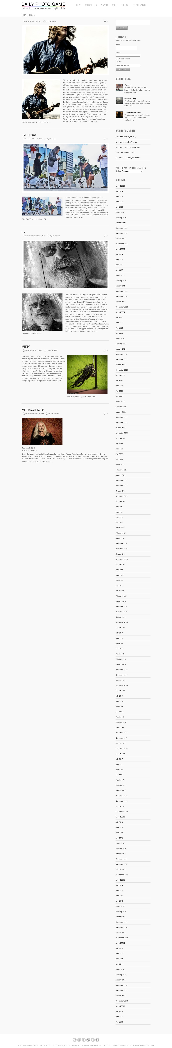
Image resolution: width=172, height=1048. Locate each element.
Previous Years (139, 5)
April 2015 (119, 901)
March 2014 (120, 969)
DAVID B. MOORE (45, 1045)
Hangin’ (26, 347)
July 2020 (119, 569)
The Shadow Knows (132, 112)
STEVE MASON (58, 1045)
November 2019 (121, 612)
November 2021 (121, 485)
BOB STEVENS (95, 1045)
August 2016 (120, 817)
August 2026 (120, 186)
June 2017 (119, 764)
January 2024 (121, 349)
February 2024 (121, 343)
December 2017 (121, 732)
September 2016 (122, 811)
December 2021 (121, 480)
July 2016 (119, 822)
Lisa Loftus (119, 136)
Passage (127, 85)
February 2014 (121, 974)
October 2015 (121, 869)
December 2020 (121, 543)
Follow (125, 5)
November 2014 (121, 927)
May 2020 (119, 580)
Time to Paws (29, 135)
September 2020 (122, 559)
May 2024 (119, 328)
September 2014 (122, 938)
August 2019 (120, 627)
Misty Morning (130, 98)
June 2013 (119, 1016)
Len (23, 232)
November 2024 (121, 296)
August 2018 (120, 690)
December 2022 (121, 417)
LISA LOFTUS (107, 1045)
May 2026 (119, 201)
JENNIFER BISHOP (119, 1045)
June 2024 (119, 322)
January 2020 (121, 601)
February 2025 (121, 280)
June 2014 (119, 953)
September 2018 (122, 685)
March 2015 (120, 906)
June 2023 (119, 385)
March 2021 (120, 527)
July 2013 (119, 1011)
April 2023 (119, 396)
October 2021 (121, 491)
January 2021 (121, 538)
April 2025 (119, 270)
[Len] (65, 289)
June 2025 (119, 259)
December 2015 (121, 859)
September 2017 (122, 748)
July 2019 (119, 633)
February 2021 (121, 533)
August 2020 (120, 564)
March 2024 (120, 338)
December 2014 (121, 922)
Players (104, 5)
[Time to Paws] (65, 192)
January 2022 (121, 475)
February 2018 (121, 722)
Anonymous (120, 142)
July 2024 (119, 317)
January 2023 (121, 412)
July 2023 (119, 380)
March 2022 (120, 464)
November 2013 (121, 990)
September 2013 (122, 1001)
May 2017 (119, 769)
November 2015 (121, 864)
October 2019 (121, 617)
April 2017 (119, 775)
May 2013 (119, 1022)
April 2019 (119, 648)
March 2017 (120, 780)
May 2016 (119, 832)
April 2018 (119, 711)
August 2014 (120, 943)
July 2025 (119, 254)
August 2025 (120, 249)
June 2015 (119, 890)
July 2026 (119, 191)
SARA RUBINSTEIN (147, 1045)
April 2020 (119, 585)
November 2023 (121, 359)
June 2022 (119, 449)
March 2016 (120, 843)
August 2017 (120, 754)
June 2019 (119, 638)
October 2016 (121, 806)
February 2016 (121, 848)
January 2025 (121, 286)
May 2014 (119, 959)
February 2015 (121, 911)
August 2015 (120, 880)
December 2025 (121, 228)
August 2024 (120, 312)
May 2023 (119, 391)
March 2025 (120, 275)
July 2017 (119, 759)
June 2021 (119, 512)
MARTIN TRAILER (70, 1045)
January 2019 (121, 664)
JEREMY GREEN (83, 1045)
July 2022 (119, 443)
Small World (130, 152)
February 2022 (121, 470)
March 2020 (120, 591)
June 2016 (119, 827)
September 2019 (122, 622)
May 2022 (119, 454)
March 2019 (120, 654)
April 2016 (119, 838)
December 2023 (121, 354)
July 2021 (119, 506)
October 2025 (121, 238)
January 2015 (121, 916)
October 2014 (121, 932)
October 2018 (121, 680)
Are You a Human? (123, 60)
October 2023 (121, 364)
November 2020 (121, 548)
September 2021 (122, 496)
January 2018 (121, 727)
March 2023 (120, 401)
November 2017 (121, 738)
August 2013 (120, 1006)
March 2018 (120, 717)
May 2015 (119, 895)
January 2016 (121, 853)
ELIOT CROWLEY (133, 1045)
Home (78, 5)
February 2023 (121, 407)
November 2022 (121, 422)
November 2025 (121, 233)
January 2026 (121, 222)
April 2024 (119, 333)
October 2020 (121, 554)
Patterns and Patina (33, 410)
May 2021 (119, 517)
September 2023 (122, 370)
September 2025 (122, 244)
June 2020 (119, 575)
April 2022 (119, 459)
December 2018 (121, 669)
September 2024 (122, 307)
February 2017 (121, 785)
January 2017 (121, 790)
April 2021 (119, 522)
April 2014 (119, 964)
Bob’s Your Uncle (133, 147)
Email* (118, 52)
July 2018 (119, 696)
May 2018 (119, 706)
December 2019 (121, 606)
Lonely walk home (133, 158)
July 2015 (119, 885)
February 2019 (121, 659)
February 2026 (121, 217)
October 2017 (121, 743)
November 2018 (121, 675)
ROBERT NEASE (33, 1045)
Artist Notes (91, 5)
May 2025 (119, 265)
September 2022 (122, 433)
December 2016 (121, 796)
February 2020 (121, 596)
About (115, 5)
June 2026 (119, 196)
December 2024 (121, 291)
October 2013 (121, 995)
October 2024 (121, 301)
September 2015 (122, 874)
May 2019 (119, 643)
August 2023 (120, 375)
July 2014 (119, 948)
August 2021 (120, 501)
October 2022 (121, 428)
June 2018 (119, 701)
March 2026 (120, 212)
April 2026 (119, 207)
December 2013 (121, 985)
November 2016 (121, 801)
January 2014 (121, 980)
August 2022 (120, 438)
